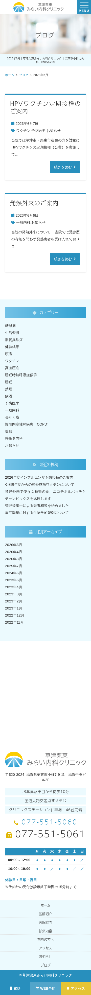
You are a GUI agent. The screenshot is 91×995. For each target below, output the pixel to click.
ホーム (46, 905)
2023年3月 (13, 594)
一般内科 (23, 222)
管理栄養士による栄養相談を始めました (37, 506)
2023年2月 (13, 601)
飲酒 (8, 396)
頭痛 (8, 354)
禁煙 (8, 389)
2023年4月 (13, 587)
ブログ (46, 965)
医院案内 (45, 922)
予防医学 (38, 131)
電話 (16, 988)
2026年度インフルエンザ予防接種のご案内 (39, 477)
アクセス (78, 988)
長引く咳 (12, 417)
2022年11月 (14, 622)
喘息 (8, 431)
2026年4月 (13, 552)
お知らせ (54, 131)
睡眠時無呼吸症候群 (21, 375)
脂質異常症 (14, 340)
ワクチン (23, 131)
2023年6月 (13, 580)
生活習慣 (12, 333)
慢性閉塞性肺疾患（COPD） (28, 424)
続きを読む (63, 167)
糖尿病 (10, 326)
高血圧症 (12, 368)
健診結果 (12, 347)
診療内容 (45, 930)
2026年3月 (13, 559)
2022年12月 (14, 615)
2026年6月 (13, 545)
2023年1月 (13, 608)
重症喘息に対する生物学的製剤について (37, 513)
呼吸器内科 (14, 438)
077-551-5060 (49, 822)
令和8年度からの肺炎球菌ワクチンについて (39, 484)
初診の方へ (45, 939)
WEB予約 (47, 988)
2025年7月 (13, 566)
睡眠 (8, 382)
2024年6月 (13, 573)
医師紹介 (45, 913)
